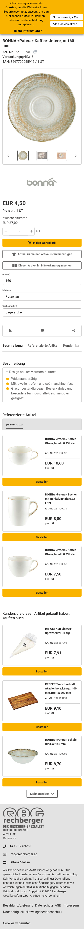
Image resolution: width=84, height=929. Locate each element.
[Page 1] (23, 155)
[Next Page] (75, 155)
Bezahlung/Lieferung (18, 905)
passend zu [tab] (14, 424)
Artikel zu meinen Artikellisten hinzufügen (45, 254)
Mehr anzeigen (40, 793)
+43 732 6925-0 (21, 846)
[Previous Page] (8, 155)
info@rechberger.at (23, 854)
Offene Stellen (20, 862)
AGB (58, 905)
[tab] (22, 155)
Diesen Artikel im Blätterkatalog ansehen (45, 265)
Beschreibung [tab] (12, 345)
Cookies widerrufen (17, 923)
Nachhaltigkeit (13, 912)
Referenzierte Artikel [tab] (43, 345)
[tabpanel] (42, 377)
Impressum (71, 905)
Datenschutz (44, 905)
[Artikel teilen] (73, 331)
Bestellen (42, 481)
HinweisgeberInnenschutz (43, 912)
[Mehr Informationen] (28, 30)
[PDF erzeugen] (10, 331)
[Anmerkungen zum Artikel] (42, 331)
